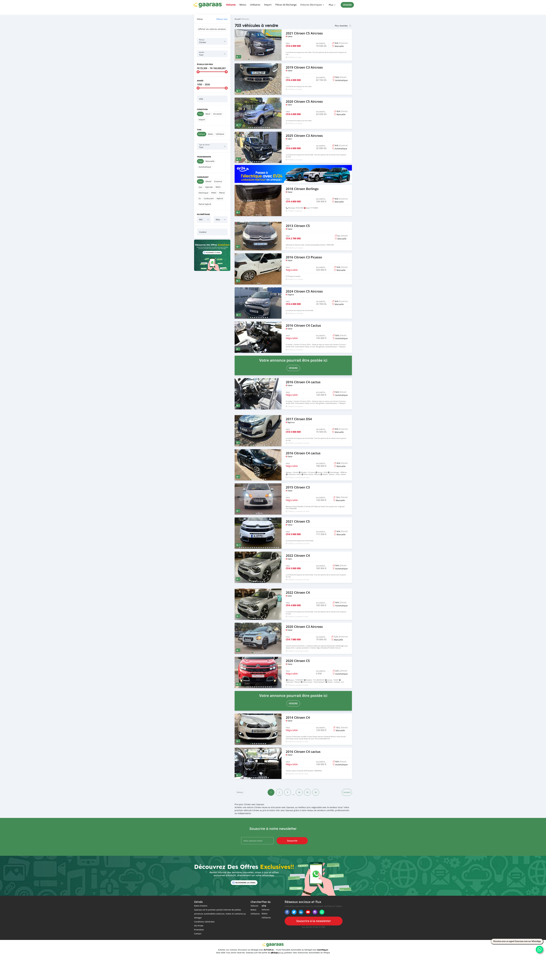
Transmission (204, 156)
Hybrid (220, 198)
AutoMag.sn (322, 950)
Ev (200, 198)
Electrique (203, 192)
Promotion (199, 929)
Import (268, 4)
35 (307, 792)
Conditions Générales (204, 921)
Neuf (207, 113)
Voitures (231, 4)
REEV (218, 187)
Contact (197, 933)
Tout (200, 113)
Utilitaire (220, 134)
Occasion (217, 113)
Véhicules (245, 19)
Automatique (205, 167)
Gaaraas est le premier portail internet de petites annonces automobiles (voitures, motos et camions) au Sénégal (220, 913)
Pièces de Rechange (286, 4)
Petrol (222, 192)
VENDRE (347, 4)
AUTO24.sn (269, 950)
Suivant (346, 792)
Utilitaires (255, 4)
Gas (200, 187)
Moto (210, 134)
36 (316, 792)
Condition (202, 109)
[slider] (198, 71)
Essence (218, 181)
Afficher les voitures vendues (212, 29)
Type (199, 129)
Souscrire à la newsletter (313, 921)
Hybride (209, 187)
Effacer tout (222, 19)
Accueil (237, 19)
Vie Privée (198, 925)
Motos (242, 4)
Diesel (208, 181)
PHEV (213, 192)
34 (299, 792)
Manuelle (209, 161)
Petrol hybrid (205, 204)
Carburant (203, 177)
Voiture (201, 134)
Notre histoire (200, 905)
